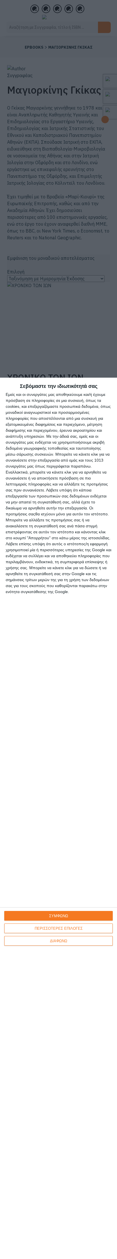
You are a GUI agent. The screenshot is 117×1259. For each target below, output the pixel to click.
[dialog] (58, 818)
